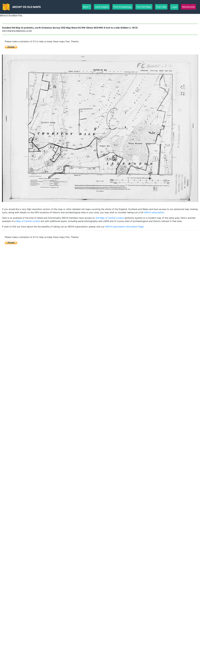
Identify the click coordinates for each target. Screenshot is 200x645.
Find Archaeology (122, 6)
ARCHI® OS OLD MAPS (26, 7)
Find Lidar (161, 6)
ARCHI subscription (154, 212)
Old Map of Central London (110, 217)
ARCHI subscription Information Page (124, 226)
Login (174, 7)
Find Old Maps (143, 6)
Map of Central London (28, 221)
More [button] (85, 6)
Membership (188, 6)
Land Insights (102, 6)
